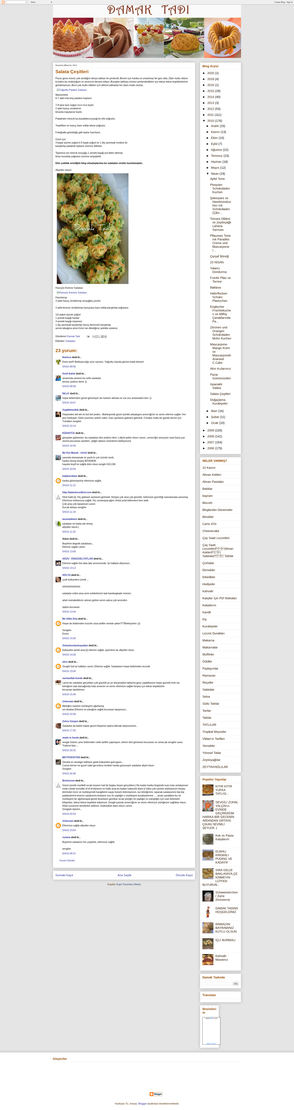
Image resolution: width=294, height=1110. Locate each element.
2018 (211, 79)
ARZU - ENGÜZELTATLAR (77, 558)
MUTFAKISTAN (71, 757)
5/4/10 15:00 (69, 671)
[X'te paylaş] (99, 336)
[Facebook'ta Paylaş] (102, 336)
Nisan (215, 173)
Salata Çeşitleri (220, 394)
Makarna (208, 640)
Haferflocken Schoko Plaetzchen (218, 297)
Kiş (204, 619)
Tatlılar (206, 717)
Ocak (215, 423)
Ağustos (217, 149)
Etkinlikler (208, 577)
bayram (207, 495)
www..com (211, 1018)
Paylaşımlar (210, 668)
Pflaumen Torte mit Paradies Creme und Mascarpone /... (220, 243)
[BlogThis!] (96, 336)
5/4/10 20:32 (69, 750)
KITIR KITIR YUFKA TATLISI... (223, 790)
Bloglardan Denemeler (217, 510)
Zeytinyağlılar (211, 760)
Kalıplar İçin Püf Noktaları (219, 598)
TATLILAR (209, 724)
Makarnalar (210, 647)
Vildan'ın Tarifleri (213, 738)
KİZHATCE (68, 433)
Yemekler (208, 745)
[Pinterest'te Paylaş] (105, 336)
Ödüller (207, 661)
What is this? (211, 1043)
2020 (211, 73)
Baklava (215, 287)
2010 (211, 120)
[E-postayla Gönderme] (87, 336)
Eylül (214, 143)
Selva (206, 696)
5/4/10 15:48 (69, 694)
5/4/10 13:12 (69, 568)
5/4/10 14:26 (69, 638)
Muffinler (208, 654)
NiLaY (65, 393)
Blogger (142, 1103)
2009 (211, 430)
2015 (211, 91)
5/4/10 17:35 (69, 730)
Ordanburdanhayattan (75, 645)
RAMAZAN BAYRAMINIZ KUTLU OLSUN (226, 927)
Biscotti (207, 502)
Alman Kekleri (211, 474)
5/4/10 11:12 (69, 485)
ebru (65, 662)
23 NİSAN (217, 262)
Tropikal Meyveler (214, 731)
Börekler (208, 517)
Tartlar (206, 710)
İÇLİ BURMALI (225, 940)
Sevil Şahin (68, 373)
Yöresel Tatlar (211, 753)
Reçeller (207, 682)
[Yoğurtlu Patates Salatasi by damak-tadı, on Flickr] (71, 90)
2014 (211, 97)
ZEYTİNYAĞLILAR (215, 767)
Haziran (216, 161)
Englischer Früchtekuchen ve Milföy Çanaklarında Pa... (220, 314)
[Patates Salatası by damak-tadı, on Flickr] (92, 284)
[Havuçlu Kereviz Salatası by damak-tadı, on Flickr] (71, 292)
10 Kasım (208, 467)
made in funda (70, 737)
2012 (211, 108)
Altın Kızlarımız (220, 368)
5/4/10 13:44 (69, 611)
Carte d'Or (209, 524)
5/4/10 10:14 (69, 426)
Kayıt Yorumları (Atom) (128, 884)
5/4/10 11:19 (69, 512)
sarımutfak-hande (72, 678)
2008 (211, 436)
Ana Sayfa (124, 875)
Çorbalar (208, 563)
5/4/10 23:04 (69, 830)
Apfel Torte (217, 178)
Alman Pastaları (213, 481)
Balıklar (207, 488)
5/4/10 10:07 (69, 402)
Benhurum (68, 780)
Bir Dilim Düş (69, 618)
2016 (211, 85)
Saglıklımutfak (70, 410)
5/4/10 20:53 (69, 814)
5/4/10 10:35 (69, 445)
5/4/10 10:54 (69, 469)
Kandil (206, 612)
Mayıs (215, 167)
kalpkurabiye (69, 476)
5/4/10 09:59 (69, 386)
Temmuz (217, 155)
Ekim (215, 138)
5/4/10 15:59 (69, 714)
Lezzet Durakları (213, 633)
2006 (211, 448)
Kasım (216, 132)
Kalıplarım (209, 605)
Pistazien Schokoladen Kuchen (220, 188)
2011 (211, 114)
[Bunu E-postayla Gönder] (93, 336)
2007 (211, 442)
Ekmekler (208, 570)
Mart (214, 411)
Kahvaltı (207, 591)
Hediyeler (208, 584)
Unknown (68, 701)
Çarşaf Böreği (219, 256)
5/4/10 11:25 (69, 531)
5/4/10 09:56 (69, 366)
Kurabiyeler (210, 626)
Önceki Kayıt (184, 875)
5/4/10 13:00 (69, 551)
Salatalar (70, 341)
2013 (211, 103)
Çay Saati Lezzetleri (216, 538)
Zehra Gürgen (70, 721)
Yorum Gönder (67, 860)
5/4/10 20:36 (69, 773)
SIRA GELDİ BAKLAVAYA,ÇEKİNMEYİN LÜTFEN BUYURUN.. (219, 877)
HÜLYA (66, 575)
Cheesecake (210, 531)
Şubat (215, 417)
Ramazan (208, 675)
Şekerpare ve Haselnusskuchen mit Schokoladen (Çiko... (220, 205)
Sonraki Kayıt (64, 875)
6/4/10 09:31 (69, 853)
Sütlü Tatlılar (210, 703)
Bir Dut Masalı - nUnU (74, 452)
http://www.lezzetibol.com (76, 492)
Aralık (215, 126)
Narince (66, 357)
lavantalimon (69, 519)
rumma (66, 837)
